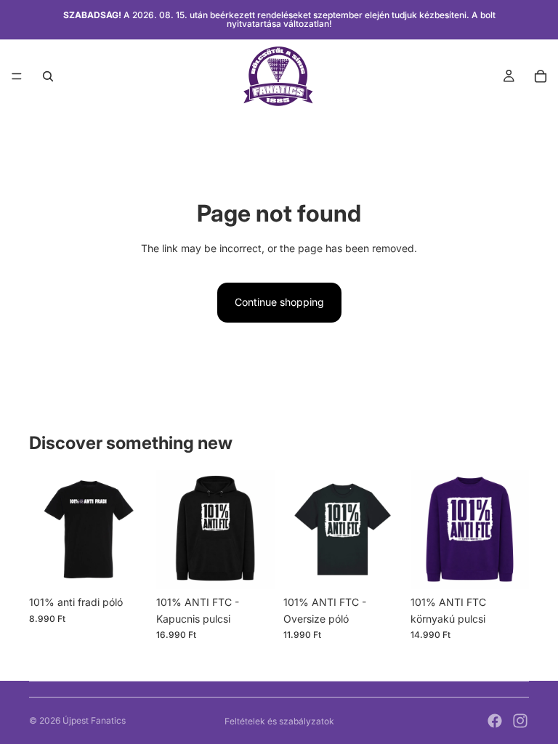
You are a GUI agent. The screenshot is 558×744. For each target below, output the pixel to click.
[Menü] (16, 76)
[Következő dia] (131, 530)
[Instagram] (520, 720)
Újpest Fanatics (94, 720)
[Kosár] (541, 76)
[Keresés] (48, 76)
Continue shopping (279, 302)
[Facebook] (495, 720)
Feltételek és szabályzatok (279, 721)
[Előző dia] (45, 530)
